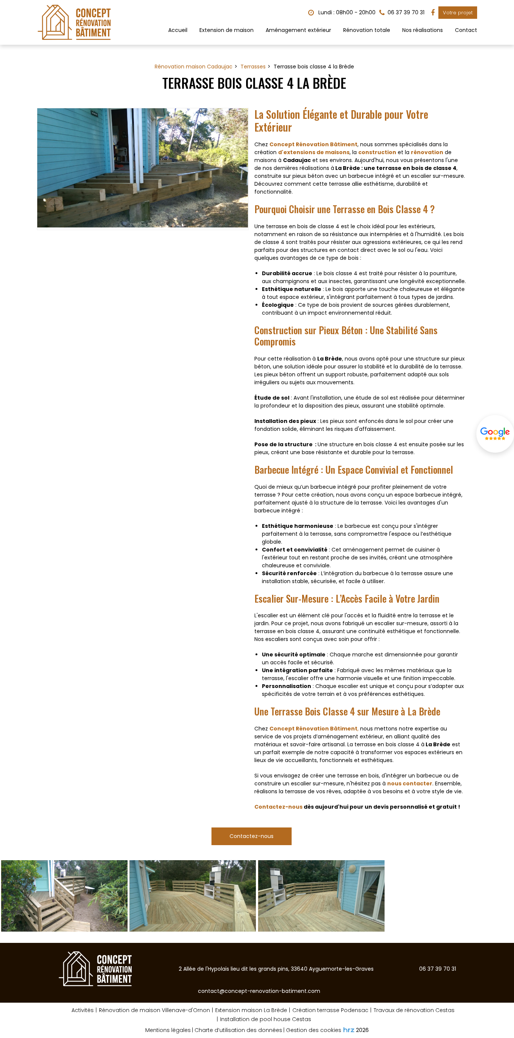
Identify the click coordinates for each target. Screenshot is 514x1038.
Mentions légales (168, 1030)
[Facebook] (433, 12)
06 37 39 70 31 (437, 969)
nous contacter (409, 783)
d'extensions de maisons (314, 152)
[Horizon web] (348, 1029)
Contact (466, 30)
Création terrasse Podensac (330, 1010)
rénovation (427, 152)
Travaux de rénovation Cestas (414, 1010)
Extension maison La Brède (251, 1010)
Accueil (177, 30)
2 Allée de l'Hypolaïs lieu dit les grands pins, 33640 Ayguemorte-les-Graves (276, 969)
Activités (82, 1010)
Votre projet (458, 12)
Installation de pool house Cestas (265, 1019)
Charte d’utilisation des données (238, 1030)
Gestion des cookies (313, 1030)
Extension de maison (226, 30)
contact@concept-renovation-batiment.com (259, 991)
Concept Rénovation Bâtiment (313, 144)
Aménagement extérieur (298, 30)
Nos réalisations (422, 30)
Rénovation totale (366, 30)
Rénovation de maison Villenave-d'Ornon (154, 1010)
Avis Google (495, 434)
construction (377, 152)
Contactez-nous (278, 807)
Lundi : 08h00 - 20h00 (346, 12)
